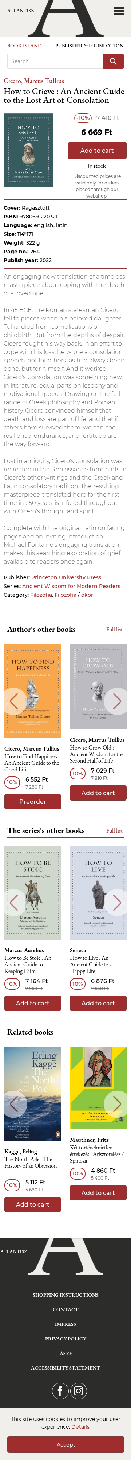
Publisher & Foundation (89, 45)
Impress (65, 1324)
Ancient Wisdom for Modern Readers (71, 586)
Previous (13, 701)
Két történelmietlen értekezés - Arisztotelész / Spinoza (97, 1154)
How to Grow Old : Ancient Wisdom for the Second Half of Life (96, 754)
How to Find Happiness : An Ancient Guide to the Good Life (32, 763)
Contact (66, 1309)
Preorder (32, 801)
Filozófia (41, 595)
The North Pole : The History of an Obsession (30, 1162)
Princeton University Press (66, 577)
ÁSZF (66, 1353)
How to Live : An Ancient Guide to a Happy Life (91, 965)
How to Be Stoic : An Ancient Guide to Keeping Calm (27, 965)
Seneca (78, 950)
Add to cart (97, 150)
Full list (114, 629)
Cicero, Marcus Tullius (34, 81)
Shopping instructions (66, 1295)
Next (117, 701)
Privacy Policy (65, 1338)
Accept (66, 1444)
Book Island (24, 45)
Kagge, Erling (20, 1151)
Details (80, 1427)
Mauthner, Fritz (89, 1140)
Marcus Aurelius (24, 950)
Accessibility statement (65, 1367)
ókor (87, 595)
